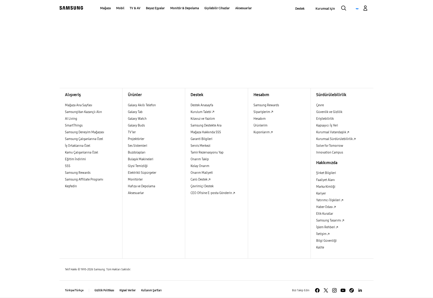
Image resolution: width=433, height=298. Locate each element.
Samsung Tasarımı (329, 220)
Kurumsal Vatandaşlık (331, 132)
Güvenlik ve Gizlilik (329, 112)
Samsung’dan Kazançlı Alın (83, 112)
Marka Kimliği (325, 187)
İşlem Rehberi (326, 227)
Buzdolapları (136, 152)
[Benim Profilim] (365, 8)
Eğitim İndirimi (75, 159)
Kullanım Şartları (151, 290)
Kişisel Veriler (128, 290)
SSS (67, 166)
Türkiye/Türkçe (74, 290)
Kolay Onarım (200, 166)
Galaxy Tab (135, 112)
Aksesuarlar (136, 193)
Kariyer (321, 193)
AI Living (71, 119)
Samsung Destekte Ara (206, 125)
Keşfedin (71, 186)
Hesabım (259, 119)
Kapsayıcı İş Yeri (327, 125)
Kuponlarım (261, 132)
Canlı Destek (199, 179)
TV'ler (132, 132)
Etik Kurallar (324, 214)
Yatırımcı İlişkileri (328, 200)
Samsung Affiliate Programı (84, 179)
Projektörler (136, 139)
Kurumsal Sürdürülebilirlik (334, 139)
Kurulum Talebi (201, 112)
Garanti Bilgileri (201, 139)
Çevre (320, 105)
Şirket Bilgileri (326, 173)
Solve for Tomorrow (329, 146)
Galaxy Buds (136, 125)
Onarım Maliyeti (202, 173)
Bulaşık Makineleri (140, 159)
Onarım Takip (200, 159)
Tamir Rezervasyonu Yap (207, 152)
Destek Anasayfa (202, 105)
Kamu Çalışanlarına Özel (81, 152)
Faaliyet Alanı (325, 180)
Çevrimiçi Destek (202, 186)
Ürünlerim (260, 125)
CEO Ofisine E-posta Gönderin (212, 193)
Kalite (320, 247)
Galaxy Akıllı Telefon (142, 105)
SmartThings (74, 125)
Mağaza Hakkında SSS (206, 132)
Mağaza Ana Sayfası (78, 105)
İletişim (321, 234)
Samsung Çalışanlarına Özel (84, 139)
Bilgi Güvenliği (326, 241)
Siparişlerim (262, 112)
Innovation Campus (329, 152)
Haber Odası (325, 207)
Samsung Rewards (77, 173)
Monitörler (135, 179)
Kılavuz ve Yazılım (203, 119)
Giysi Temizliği (138, 166)
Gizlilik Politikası (104, 290)
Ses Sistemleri (137, 146)
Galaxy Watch (137, 119)
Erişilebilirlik (325, 119)
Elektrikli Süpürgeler (142, 173)
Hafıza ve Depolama (141, 186)
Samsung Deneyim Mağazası (84, 132)
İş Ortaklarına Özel (77, 146)
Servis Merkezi (200, 146)
